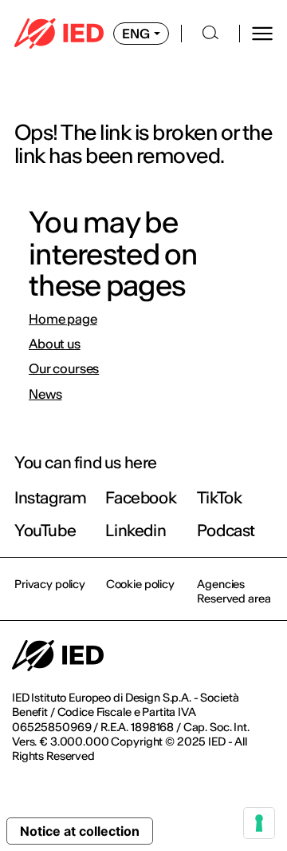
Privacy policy (49, 584)
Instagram (50, 497)
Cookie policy (140, 584)
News (45, 394)
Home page (63, 319)
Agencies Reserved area (233, 591)
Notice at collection (80, 831)
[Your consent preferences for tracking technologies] (259, 823)
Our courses (64, 368)
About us (55, 344)
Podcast (226, 530)
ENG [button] (136, 34)
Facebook (140, 497)
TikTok (219, 497)
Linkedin (135, 530)
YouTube (45, 530)
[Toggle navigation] (262, 33)
